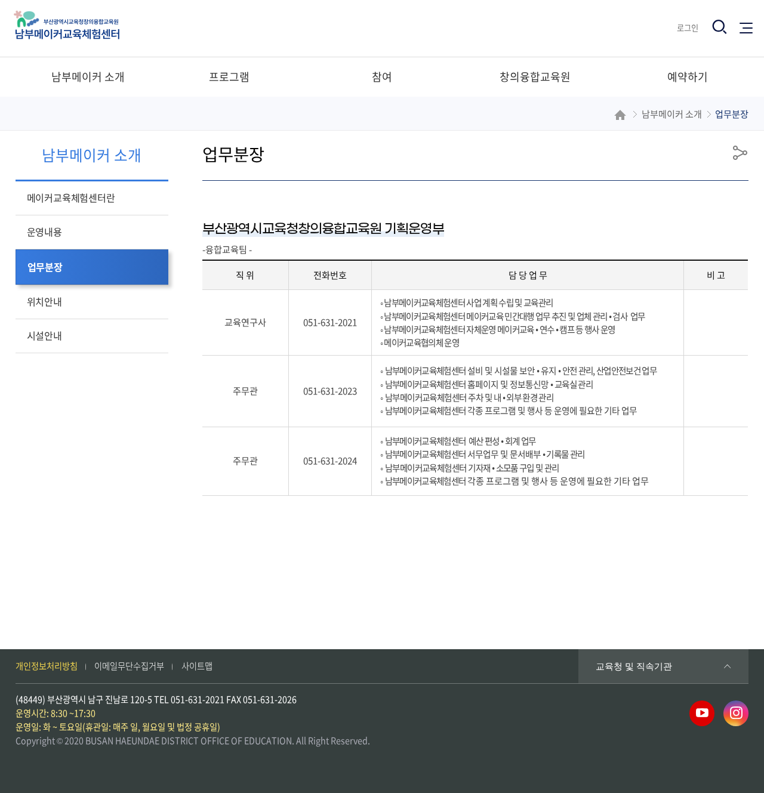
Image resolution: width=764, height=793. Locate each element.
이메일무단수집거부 (129, 665)
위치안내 (44, 301)
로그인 (687, 27)
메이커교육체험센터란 (71, 197)
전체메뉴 (749, 24)
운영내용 (44, 231)
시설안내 (44, 335)
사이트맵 (196, 665)
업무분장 (45, 267)
